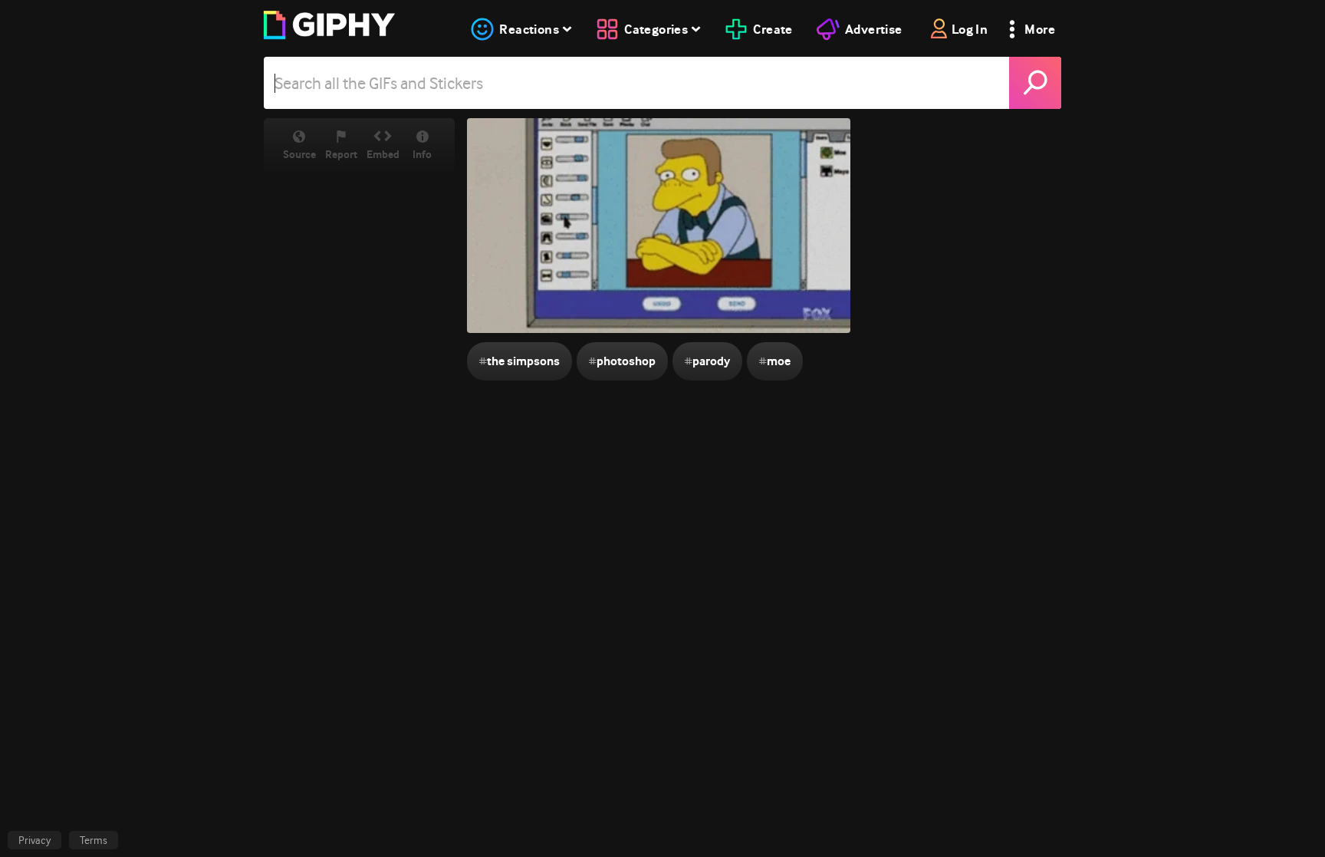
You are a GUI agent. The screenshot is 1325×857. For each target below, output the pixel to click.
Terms (93, 840)
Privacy (34, 840)
